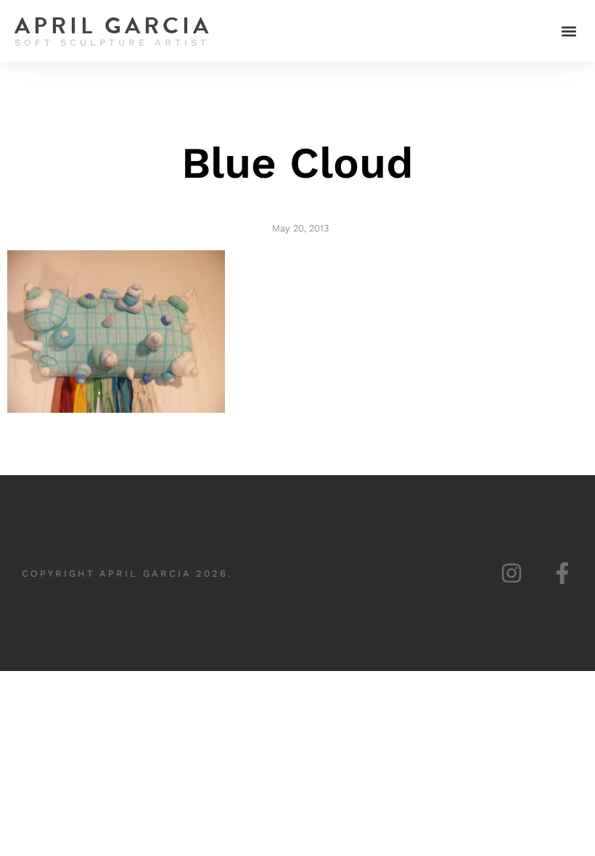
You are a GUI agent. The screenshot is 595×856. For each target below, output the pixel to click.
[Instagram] (511, 573)
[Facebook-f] (562, 573)
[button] (568, 31)
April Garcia (113, 26)
